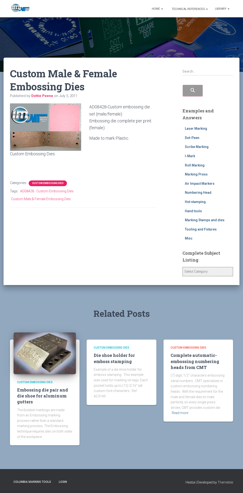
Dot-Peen (192, 138)
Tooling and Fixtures (201, 229)
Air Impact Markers (200, 183)
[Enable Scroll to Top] (234, 483)
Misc (188, 238)
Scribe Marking (197, 147)
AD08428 (27, 191)
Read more (180, 413)
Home (156, 8)
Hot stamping (195, 202)
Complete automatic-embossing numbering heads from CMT (195, 361)
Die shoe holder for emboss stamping (114, 358)
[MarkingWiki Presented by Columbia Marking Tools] (20, 9)
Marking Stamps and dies (204, 220)
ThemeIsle (225, 482)
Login (63, 482)
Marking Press (196, 174)
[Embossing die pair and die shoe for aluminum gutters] (45, 353)
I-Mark (190, 156)
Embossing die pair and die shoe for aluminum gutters (42, 396)
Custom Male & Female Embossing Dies (41, 199)
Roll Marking (195, 165)
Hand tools (193, 211)
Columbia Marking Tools (32, 482)
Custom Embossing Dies (48, 183)
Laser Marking (196, 128)
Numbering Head (198, 192)
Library (221, 8)
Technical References (188, 9)
